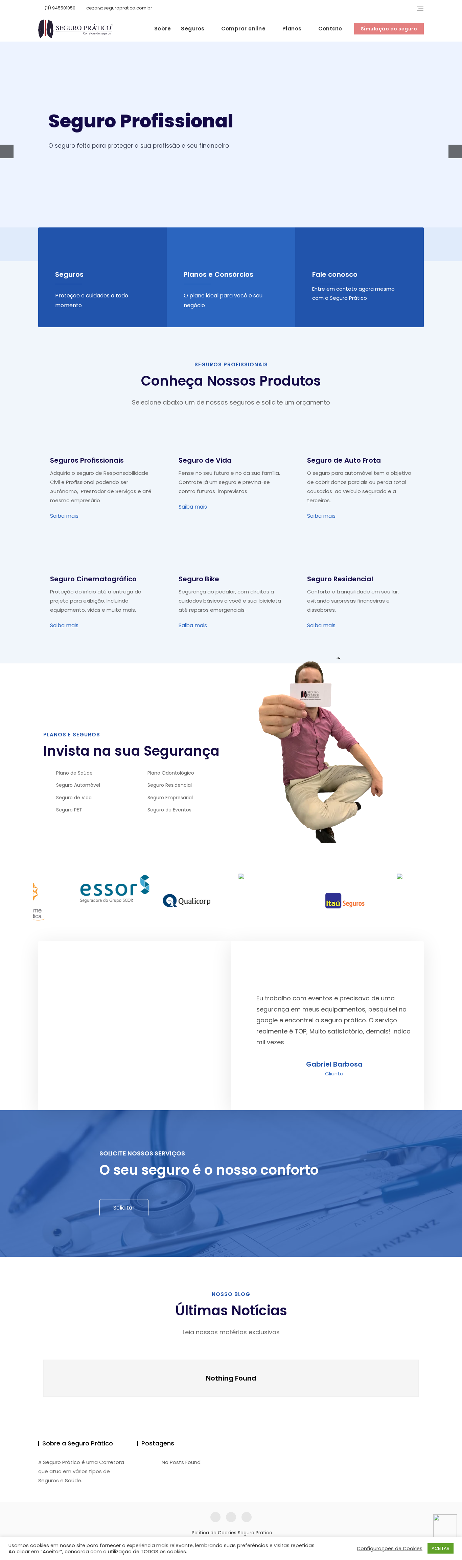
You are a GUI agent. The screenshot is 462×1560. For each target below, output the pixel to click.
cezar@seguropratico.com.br (118, 8)
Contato (330, 28)
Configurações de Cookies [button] (389, 1548)
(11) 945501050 (59, 8)
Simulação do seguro (389, 28)
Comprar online (243, 28)
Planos (292, 28)
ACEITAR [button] (440, 1548)
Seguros (193, 28)
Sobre (162, 28)
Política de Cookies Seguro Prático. (232, 1532)
